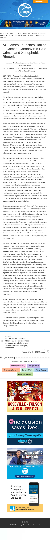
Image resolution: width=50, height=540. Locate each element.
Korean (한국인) (27, 370)
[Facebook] (22, 521)
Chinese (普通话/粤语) (18, 366)
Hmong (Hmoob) (34, 366)
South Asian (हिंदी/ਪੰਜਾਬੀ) (11, 370)
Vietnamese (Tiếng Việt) (25, 374)
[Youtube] (25, 521)
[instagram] (27, 521)
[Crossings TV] (25, 10)
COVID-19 (11, 33)
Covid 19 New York (23, 33)
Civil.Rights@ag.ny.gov (28, 71)
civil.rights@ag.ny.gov (33, 323)
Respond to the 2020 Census (33, 351)
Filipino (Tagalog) (41, 370)
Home (4, 33)
